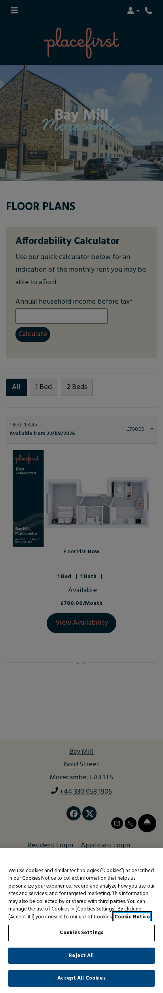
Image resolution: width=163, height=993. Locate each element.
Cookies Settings (81, 933)
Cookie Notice (132, 917)
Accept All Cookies (81, 978)
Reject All (81, 956)
